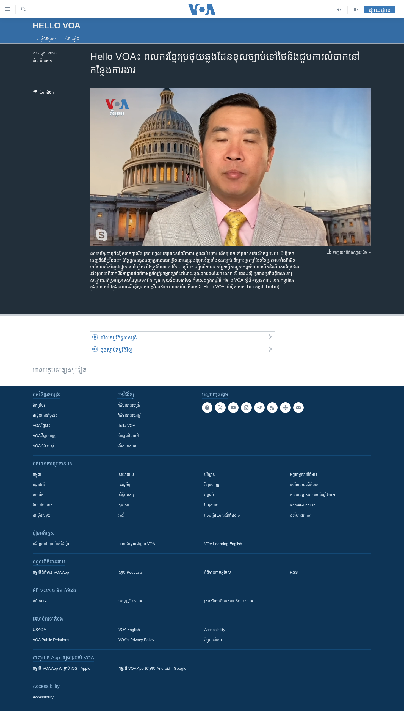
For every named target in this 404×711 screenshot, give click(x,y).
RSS (294, 572)
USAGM (40, 629)
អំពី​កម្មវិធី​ (72, 39)
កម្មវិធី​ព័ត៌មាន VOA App (51, 572)
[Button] (43, 93)
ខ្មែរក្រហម (211, 505)
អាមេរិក (38, 495)
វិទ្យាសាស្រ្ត (211, 484)
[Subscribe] (298, 407)
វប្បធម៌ (209, 495)
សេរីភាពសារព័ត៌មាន (304, 484)
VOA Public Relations (51, 640)
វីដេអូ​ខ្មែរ (39, 405)
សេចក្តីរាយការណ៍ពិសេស (222, 515)
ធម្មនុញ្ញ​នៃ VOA (130, 601)
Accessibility (214, 629)
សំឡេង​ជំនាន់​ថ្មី (128, 435)
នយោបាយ (126, 474)
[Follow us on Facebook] (207, 407)
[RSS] (272, 407)
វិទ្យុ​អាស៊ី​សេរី (213, 640)
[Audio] (339, 10)
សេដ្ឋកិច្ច (124, 484)
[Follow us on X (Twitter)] (220, 407)
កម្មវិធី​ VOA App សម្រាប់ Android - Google (152, 668)
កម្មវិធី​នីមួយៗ (47, 39)
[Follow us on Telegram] (259, 407)
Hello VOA (126, 425)
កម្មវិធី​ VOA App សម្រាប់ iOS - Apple (61, 668)
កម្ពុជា (37, 474)
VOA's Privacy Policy (136, 640)
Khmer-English (303, 505)
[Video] (356, 10)
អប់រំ (121, 515)
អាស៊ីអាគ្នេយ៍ (42, 515)
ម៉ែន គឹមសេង (42, 61)
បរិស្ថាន (209, 474)
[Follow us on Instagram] (246, 407)
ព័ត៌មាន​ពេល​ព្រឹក (129, 405)
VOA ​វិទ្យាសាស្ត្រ (45, 435)
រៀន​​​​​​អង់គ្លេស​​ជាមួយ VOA (136, 544)
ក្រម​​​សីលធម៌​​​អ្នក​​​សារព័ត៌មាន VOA (228, 601)
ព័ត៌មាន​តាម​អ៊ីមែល (217, 572)
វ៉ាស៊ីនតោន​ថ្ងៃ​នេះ (45, 415)
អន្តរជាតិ (39, 484)
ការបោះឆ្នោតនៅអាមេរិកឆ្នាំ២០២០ (314, 495)
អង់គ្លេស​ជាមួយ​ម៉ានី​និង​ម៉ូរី (51, 544)
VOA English (129, 629)
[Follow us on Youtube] (233, 407)
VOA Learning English (223, 544)
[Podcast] (285, 407)
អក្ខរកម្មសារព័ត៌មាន (304, 474)
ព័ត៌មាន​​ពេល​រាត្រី (129, 415)
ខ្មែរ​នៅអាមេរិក (43, 505)
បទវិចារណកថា (300, 515)
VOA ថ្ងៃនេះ (41, 425)
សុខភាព (124, 505)
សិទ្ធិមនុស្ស (126, 495)
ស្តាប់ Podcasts (130, 572)
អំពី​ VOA (40, 601)
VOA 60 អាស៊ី (43, 446)
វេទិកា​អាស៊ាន (126, 446)
